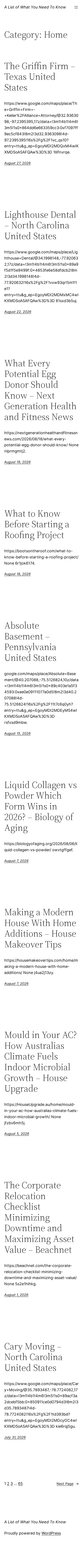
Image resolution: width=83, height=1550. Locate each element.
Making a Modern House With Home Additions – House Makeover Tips (40, 928)
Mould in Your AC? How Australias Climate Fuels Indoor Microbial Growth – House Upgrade (40, 1062)
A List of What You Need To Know (35, 7)
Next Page (68, 1484)
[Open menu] (76, 7)
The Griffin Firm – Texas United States (39, 77)
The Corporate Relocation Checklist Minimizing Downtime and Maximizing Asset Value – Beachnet (39, 1217)
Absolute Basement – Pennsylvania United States (30, 641)
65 (20, 1483)
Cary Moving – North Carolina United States (33, 1357)
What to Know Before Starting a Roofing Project (36, 524)
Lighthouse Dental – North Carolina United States (40, 225)
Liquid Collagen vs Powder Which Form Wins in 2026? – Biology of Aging (40, 806)
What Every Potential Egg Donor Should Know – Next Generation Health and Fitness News (40, 390)
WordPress (51, 1533)
